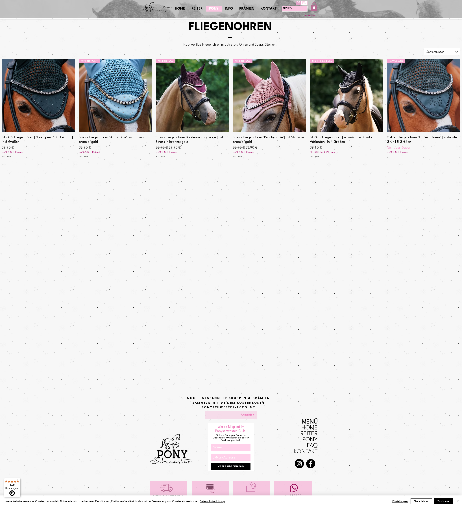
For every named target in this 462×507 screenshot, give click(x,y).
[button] (314, 6)
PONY (310, 440)
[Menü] (18, 480)
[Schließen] (458, 501)
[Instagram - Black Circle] (299, 463)
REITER (309, 434)
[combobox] (442, 51)
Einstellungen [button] (400, 501)
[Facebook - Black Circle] (310, 463)
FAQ (312, 446)
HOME (310, 428)
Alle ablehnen (421, 501)
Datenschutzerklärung (212, 501)
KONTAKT (306, 452)
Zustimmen (443, 501)
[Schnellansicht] (38, 95)
